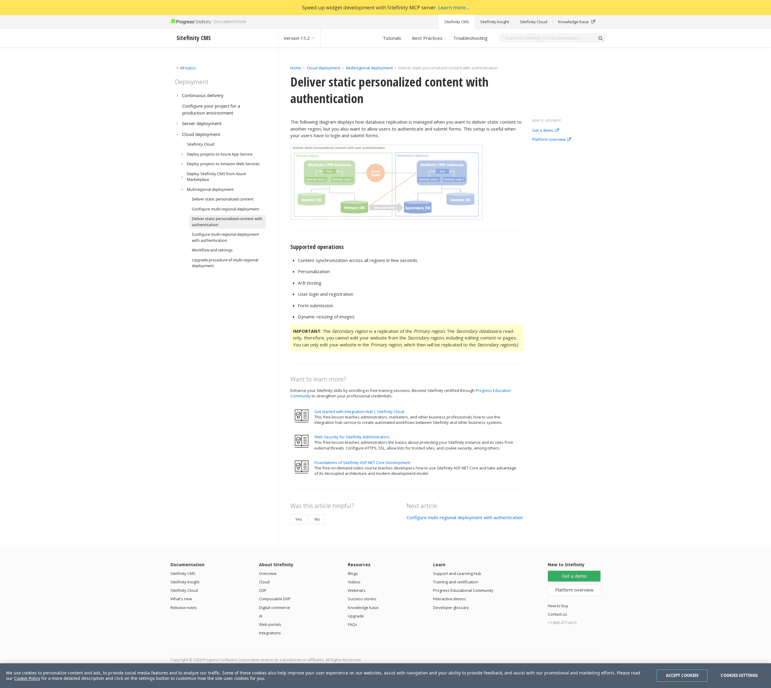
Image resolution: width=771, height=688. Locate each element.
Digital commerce (274, 607)
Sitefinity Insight (494, 21)
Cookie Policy (27, 678)
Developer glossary (451, 607)
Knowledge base (574, 21)
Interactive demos (449, 598)
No (317, 519)
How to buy (558, 605)
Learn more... (453, 7)
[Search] (600, 38)
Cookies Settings (739, 675)
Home (295, 68)
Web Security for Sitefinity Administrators (351, 437)
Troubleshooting (470, 38)
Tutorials (392, 38)
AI (260, 616)
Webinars (357, 590)
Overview (267, 573)
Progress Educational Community (463, 590)
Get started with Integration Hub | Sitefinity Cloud (359, 411)
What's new (181, 598)
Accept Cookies (682, 675)
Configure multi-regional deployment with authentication (465, 517)
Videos (354, 582)
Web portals (270, 624)
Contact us (557, 614)
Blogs (353, 573)
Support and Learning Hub (457, 573)
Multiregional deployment (369, 68)
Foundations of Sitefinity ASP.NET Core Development (362, 462)
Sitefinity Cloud (533, 21)
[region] (385, 675)
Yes (298, 519)
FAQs (352, 624)
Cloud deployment (323, 68)
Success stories (362, 598)
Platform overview (549, 139)
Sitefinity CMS (456, 21)
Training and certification (455, 582)
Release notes (183, 607)
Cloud (264, 582)
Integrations (270, 633)
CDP (263, 590)
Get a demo (543, 130)
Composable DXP (275, 598)
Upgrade (356, 616)
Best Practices (427, 38)
